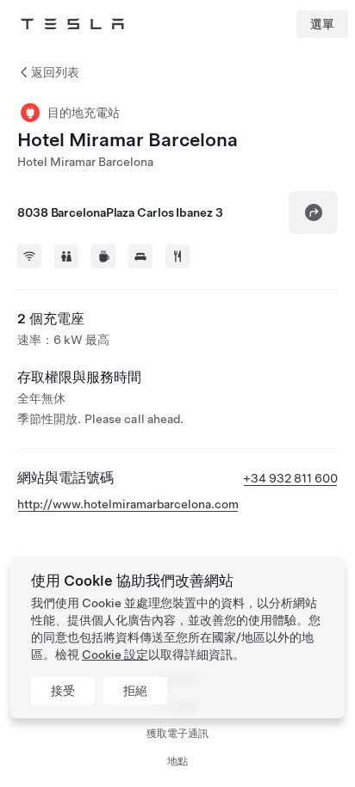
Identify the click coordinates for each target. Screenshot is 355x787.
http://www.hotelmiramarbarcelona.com (128, 504)
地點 (177, 761)
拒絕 (135, 691)
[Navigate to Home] (72, 24)
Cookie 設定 (115, 654)
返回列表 (55, 72)
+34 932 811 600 (290, 478)
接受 (63, 691)
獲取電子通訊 (177, 734)
